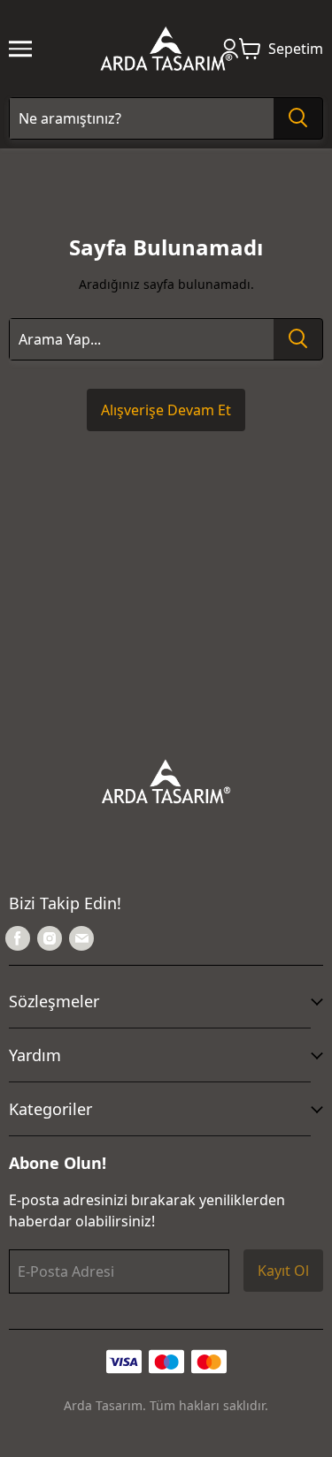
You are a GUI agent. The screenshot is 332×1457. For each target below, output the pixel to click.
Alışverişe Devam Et (166, 410)
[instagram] (49, 938)
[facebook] (17, 938)
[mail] (81, 938)
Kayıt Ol (283, 1270)
